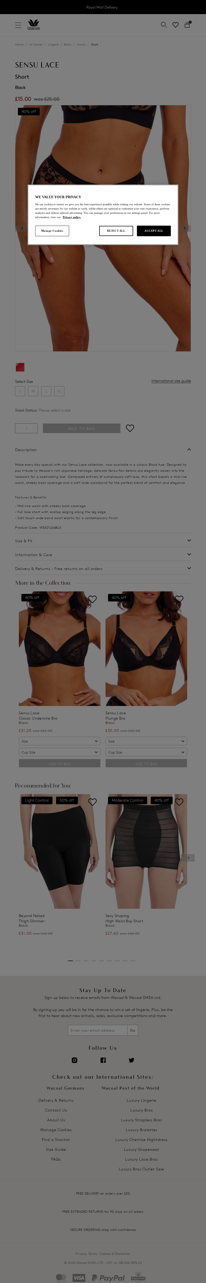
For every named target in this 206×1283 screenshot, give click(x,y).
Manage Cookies (52, 230)
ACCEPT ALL (153, 230)
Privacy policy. (72, 217)
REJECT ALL (116, 230)
